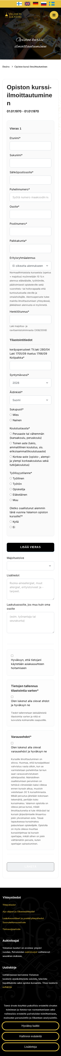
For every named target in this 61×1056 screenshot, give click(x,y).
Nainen (17, 420)
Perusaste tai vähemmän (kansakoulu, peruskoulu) (27, 435)
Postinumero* (18, 223)
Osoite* (14, 206)
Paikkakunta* (18, 240)
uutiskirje (7, 987)
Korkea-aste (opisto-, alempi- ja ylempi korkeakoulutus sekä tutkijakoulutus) (30, 461)
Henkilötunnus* (19, 311)
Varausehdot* (21, 737)
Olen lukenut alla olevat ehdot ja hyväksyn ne (30, 703)
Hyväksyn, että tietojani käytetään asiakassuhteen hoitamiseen (27, 664)
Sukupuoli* (17, 409)
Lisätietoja (30, 1046)
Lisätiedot (13, 575)
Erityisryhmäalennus (22, 257)
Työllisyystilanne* (21, 473)
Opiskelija (18, 489)
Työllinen (18, 478)
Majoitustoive (15, 558)
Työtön (17, 483)
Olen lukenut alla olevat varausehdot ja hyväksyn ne (29, 749)
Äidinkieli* (16, 392)
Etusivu (6, 66)
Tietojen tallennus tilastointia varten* (25, 688)
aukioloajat (31, 952)
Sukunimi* (16, 155)
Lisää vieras (30, 547)
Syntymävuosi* (19, 375)
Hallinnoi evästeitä (30, 1036)
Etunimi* (15, 138)
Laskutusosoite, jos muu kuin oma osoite (28, 606)
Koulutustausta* (20, 428)
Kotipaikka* (17, 357)
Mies (15, 414)
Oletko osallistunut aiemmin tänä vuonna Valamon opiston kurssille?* (29, 512)
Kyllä (15, 521)
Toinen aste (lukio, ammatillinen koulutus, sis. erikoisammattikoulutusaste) (28, 447)
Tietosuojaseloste (12, 929)
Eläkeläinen (19, 494)
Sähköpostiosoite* (21, 172)
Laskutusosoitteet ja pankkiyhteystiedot (23, 918)
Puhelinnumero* (20, 189)
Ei (13, 527)
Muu (15, 500)
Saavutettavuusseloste (14, 922)
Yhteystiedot (9, 904)
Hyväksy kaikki (30, 1025)
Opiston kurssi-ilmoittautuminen (30, 66)
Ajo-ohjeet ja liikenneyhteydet (19, 911)
